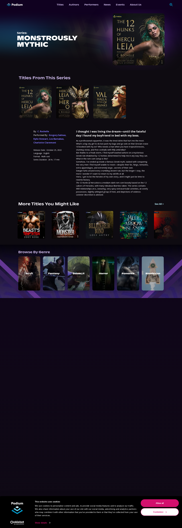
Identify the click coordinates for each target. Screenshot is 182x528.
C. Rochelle (43, 131)
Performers (91, 4)
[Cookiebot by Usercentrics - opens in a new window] (17, 523)
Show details (41, 523)
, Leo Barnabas (56, 138)
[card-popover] (35, 102)
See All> (159, 204)
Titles (60, 4)
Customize (158, 512)
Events (120, 4)
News (107, 4)
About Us (135, 4)
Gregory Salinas (57, 135)
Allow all (160, 503)
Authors (74, 4)
